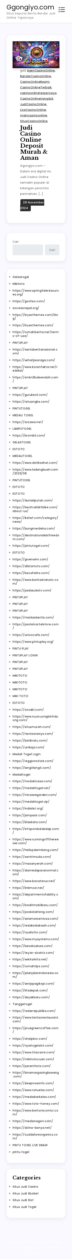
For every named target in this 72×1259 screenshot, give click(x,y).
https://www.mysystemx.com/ (36, 939)
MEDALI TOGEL (23, 415)
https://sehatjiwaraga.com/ (34, 360)
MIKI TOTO (20, 696)
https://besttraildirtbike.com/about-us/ (35, 509)
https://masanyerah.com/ (33, 864)
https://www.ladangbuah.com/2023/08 (35, 471)
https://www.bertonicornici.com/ (35, 1112)
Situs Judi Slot (23, 1200)
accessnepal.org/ (26, 308)
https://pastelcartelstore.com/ (36, 626)
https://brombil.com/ (29, 435)
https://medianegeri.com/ (33, 1121)
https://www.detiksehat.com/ (35, 463)
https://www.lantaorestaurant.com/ (36, 1019)
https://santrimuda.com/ (32, 857)
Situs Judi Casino (34, 64)
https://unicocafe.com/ (31, 635)
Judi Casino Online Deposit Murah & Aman (34, 142)
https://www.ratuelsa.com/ (33, 1090)
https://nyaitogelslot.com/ (33, 1046)
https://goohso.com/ (29, 301)
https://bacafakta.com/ (31, 573)
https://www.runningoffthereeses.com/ (36, 841)
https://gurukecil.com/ (30, 395)
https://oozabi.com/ (28, 710)
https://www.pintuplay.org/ (33, 642)
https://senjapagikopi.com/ (34, 984)
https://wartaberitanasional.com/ (35, 351)
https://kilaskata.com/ (30, 822)
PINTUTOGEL (22, 408)
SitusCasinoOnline (34, 121)
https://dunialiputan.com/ (33, 500)
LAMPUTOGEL (22, 429)
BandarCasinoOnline (35, 76)
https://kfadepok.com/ (30, 990)
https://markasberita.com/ (33, 617)
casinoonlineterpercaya (38, 93)
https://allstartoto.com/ (31, 566)
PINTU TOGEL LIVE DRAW (30, 1145)
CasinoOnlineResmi (35, 82)
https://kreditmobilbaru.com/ (35, 905)
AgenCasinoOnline (41, 71)
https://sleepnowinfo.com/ (33, 1083)
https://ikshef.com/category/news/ (35, 520)
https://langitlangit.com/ (32, 768)
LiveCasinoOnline (33, 110)
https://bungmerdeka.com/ (34, 528)
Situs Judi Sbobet (26, 1193)
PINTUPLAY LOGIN (25, 655)
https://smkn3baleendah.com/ (35, 379)
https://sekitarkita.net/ (30, 959)
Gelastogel (21, 277)
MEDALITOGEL (23, 456)
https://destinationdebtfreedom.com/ (36, 537)
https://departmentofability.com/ (35, 896)
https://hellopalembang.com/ (36, 850)
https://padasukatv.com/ (32, 590)
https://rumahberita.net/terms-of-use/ (36, 334)
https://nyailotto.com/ (30, 932)
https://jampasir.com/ (30, 815)
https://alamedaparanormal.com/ (36, 872)
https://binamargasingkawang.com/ (36, 1074)
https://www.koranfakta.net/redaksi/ (35, 369)
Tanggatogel (22, 1004)
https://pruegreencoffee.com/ (36, 1030)
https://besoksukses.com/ (33, 946)
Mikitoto (19, 284)
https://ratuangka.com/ (31, 402)
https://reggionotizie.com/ (33, 761)
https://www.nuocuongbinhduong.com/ (35, 718)
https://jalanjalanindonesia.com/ (35, 975)
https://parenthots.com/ (32, 1066)
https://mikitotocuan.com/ (33, 1059)
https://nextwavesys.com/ (33, 734)
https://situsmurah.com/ (32, 727)
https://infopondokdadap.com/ (36, 831)
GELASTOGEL (22, 442)
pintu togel (21, 1152)
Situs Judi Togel (24, 1207)
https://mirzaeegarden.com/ (35, 795)
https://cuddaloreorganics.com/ (35, 1136)
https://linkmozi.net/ (28, 888)
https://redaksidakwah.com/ (34, 926)
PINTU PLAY (21, 649)
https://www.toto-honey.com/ (36, 1104)
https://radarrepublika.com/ (34, 1011)
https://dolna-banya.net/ (32, 1128)
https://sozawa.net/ (28, 422)
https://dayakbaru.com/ (31, 997)
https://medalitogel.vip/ (31, 802)
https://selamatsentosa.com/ (36, 919)
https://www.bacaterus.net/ (34, 881)
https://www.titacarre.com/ (34, 1052)
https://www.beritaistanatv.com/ (35, 582)
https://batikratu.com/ (30, 741)
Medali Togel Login (27, 754)
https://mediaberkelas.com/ (34, 1097)
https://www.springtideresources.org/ (36, 292)
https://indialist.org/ (28, 808)
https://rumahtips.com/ (31, 966)
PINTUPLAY (20, 343)
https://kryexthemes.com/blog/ (35, 317)
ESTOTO (19, 449)
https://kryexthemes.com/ (33, 325)
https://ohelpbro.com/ (30, 1039)
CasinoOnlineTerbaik (36, 87)
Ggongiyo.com (30, 7)
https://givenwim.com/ (30, 559)
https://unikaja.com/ (29, 747)
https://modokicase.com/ (32, 781)
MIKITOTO (20, 676)
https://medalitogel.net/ (31, 788)
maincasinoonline (33, 115)
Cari (16, 242)
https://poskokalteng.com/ (33, 912)
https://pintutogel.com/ (31, 546)
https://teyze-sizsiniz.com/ (33, 953)
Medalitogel (21, 775)
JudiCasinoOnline (33, 104)
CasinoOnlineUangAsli (36, 99)
